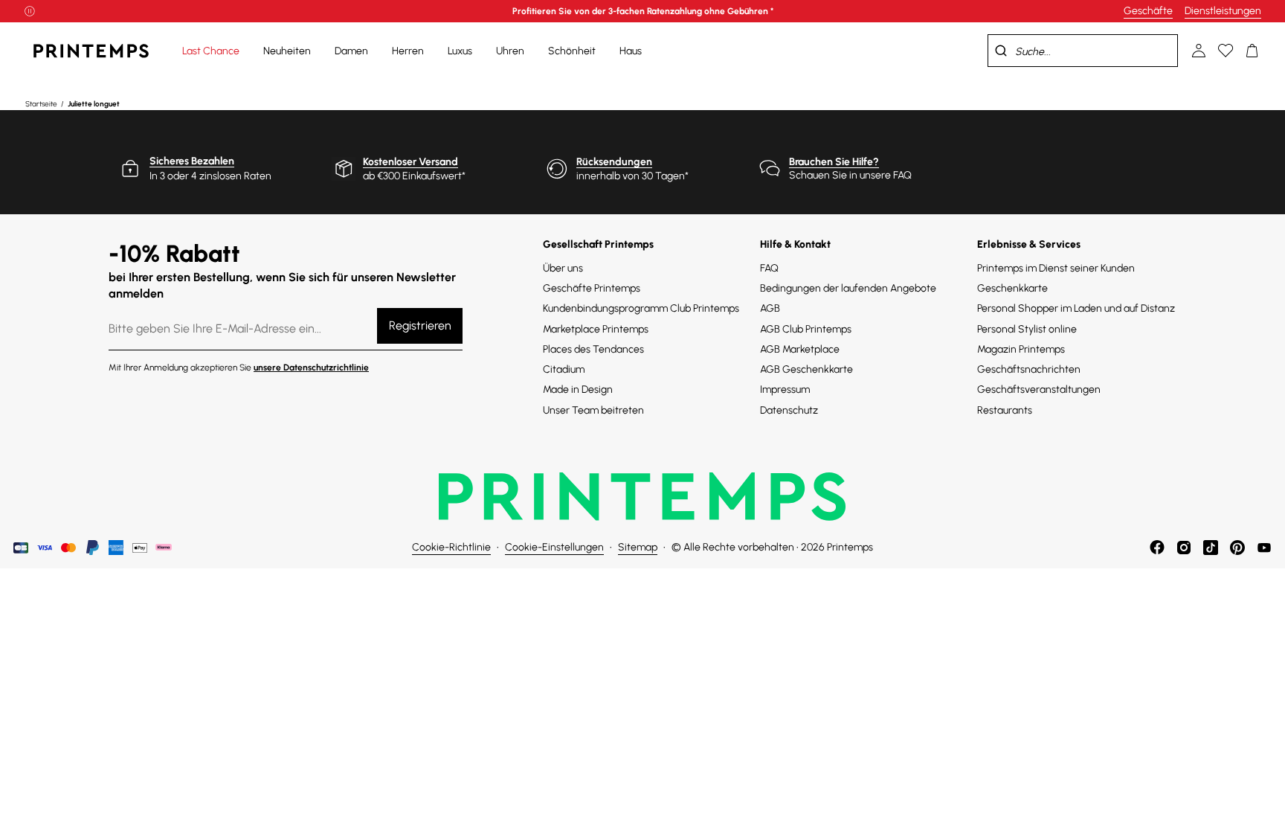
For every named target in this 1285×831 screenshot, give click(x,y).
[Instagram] (1184, 547)
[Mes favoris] (1225, 51)
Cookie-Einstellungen (554, 547)
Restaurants (1004, 410)
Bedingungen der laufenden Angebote (848, 288)
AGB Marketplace (800, 349)
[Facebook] (1157, 547)
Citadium (563, 369)
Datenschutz (789, 410)
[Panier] (1252, 51)
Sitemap (637, 547)
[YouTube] (1264, 547)
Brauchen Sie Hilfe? (834, 161)
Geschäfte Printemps (591, 288)
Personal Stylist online (1027, 329)
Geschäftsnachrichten (1029, 369)
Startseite (42, 104)
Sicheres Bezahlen (191, 161)
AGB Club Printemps (805, 329)
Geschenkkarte (1012, 288)
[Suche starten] (1001, 50)
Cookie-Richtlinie (451, 547)
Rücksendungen (614, 161)
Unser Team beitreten (593, 410)
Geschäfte (1148, 10)
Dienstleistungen (1223, 10)
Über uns (563, 268)
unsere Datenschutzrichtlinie (311, 367)
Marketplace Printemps (595, 329)
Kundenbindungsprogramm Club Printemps (641, 308)
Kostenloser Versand (410, 161)
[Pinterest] (1237, 547)
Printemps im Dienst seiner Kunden (1056, 268)
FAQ (769, 268)
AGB (770, 308)
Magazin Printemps (1021, 349)
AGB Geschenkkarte (806, 369)
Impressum (785, 389)
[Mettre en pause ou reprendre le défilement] (30, 11)
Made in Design (578, 389)
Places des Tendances (593, 349)
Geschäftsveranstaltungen (1039, 389)
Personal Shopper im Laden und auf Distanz (1076, 308)
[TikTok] (1211, 547)
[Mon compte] (1199, 51)
